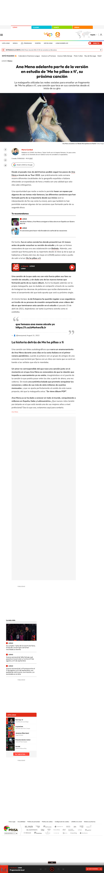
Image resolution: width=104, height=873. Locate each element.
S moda (65, 832)
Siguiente (63, 869)
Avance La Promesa (48, 56)
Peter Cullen (78, 56)
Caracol (88, 827)
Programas (28, 43)
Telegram (5, 165)
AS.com (74, 827)
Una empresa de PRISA (10, 828)
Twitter (5, 155)
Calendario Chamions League (29, 56)
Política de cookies (47, 822)
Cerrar (101, 50)
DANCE (56, 27)
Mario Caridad (27, 150)
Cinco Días (56, 829)
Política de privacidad (33, 822)
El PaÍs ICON (56, 832)
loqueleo (73, 832)
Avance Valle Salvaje (64, 56)
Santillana (48, 827)
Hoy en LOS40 (48, 43)
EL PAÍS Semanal (71, 829)
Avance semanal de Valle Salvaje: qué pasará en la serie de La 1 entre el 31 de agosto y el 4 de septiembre (20, 659)
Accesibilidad (21, 822)
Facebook (5, 149)
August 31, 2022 (33, 335)
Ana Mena (15, 412)
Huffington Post (31, 829)
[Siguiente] (101, 56)
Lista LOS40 (6, 43)
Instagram (39, 800)
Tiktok (44, 800)
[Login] (101, 34)
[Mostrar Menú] (3, 35)
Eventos (38, 43)
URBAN (76, 27)
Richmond (27, 832)
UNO (42, 829)
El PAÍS (28, 827)
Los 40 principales (38, 827)
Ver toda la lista (20, 754)
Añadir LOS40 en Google (24, 165)
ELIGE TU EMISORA (93, 869)
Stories (64, 800)
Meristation (83, 832)
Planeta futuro (79, 829)
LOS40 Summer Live (62, 43)
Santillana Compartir (59, 827)
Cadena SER (67, 827)
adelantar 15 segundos (58, 869)
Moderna (37, 832)
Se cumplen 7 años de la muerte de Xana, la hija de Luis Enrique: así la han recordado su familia (20, 647)
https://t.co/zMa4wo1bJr (31, 327)
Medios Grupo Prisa (10, 833)
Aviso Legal (12, 822)
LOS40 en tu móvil (76, 822)
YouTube (48, 800)
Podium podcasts (47, 832)
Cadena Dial (64, 829)
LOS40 (15, 27)
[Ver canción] (11, 721)
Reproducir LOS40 (72, 267)
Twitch (60, 800)
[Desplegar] (52, 862)
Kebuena (86, 829)
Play (52, 869)
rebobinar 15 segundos (45, 869)
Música (15, 43)
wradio (48, 829)
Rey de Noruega (90, 56)
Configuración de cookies (62, 822)
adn (80, 827)
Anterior (40, 869)
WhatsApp (5, 160)
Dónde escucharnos (89, 822)
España (92, 35)
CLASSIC (36, 27)
